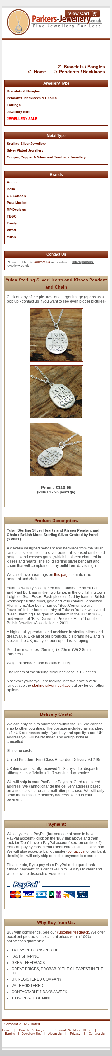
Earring (10, 1033)
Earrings (14, 105)
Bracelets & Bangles (23, 91)
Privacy (75, 1033)
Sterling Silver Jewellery (26, 143)
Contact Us (97, 1033)
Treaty (12, 223)
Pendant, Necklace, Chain (72, 1030)
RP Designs (16, 209)
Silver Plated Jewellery (25, 150)
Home (40, 71)
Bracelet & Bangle (32, 1030)
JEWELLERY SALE (22, 118)
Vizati (11, 230)
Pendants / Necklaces (82, 71)
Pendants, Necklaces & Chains (32, 98)
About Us (55, 1033)
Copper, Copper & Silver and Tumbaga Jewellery (46, 157)
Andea (12, 182)
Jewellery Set (31, 1033)
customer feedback (73, 932)
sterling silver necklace (51, 685)
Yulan (11, 237)
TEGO (12, 216)
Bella (11, 189)
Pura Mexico (17, 203)
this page (62, 575)
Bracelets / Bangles (84, 66)
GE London (16, 196)
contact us (42, 262)
